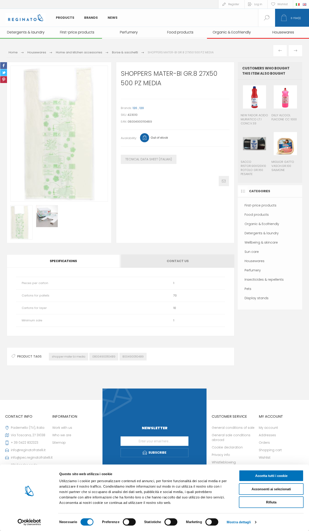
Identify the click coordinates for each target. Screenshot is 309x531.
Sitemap (59, 442)
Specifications (63, 261)
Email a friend (224, 181)
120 (135, 108)
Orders (264, 442)
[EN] (304, 4)
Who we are (61, 435)
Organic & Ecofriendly (262, 224)
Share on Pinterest (3, 79)
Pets (248, 289)
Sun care (252, 251)
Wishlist (265, 457)
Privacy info (221, 455)
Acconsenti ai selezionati (271, 489)
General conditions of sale (233, 427)
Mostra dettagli (239, 522)
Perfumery (253, 270)
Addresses (267, 435)
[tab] (64, 261)
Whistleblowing (224, 462)
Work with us (62, 427)
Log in (258, 4)
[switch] (129, 522)
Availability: (129, 138)
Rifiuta (271, 502)
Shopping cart (270, 450)
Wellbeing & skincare (261, 242)
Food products (257, 214)
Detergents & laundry (262, 233)
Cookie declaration (227, 447)
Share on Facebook (3, 65)
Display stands (257, 298)
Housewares (254, 261)
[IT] (297, 4)
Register (233, 4)
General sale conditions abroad (231, 437)
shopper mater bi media (68, 356)
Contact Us (178, 261)
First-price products (260, 205)
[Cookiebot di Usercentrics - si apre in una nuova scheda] (29, 522)
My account (268, 427)
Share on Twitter (3, 72)
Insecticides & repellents (264, 279)
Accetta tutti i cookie (271, 476)
